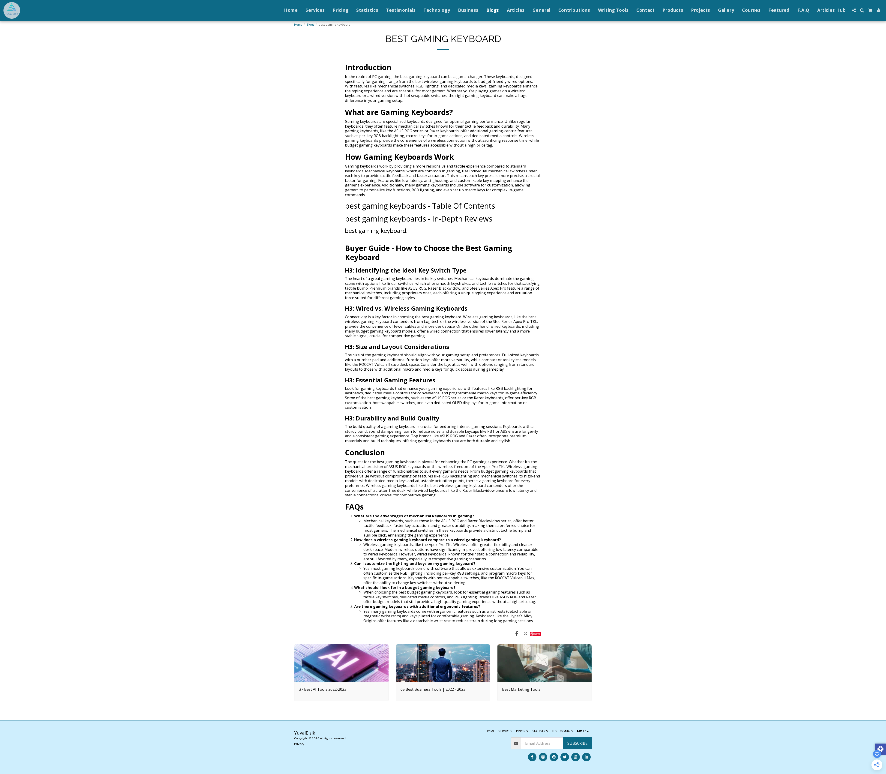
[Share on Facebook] (516, 633)
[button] (854, 10)
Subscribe (577, 743)
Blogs (310, 24)
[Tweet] (525, 633)
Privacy (299, 744)
